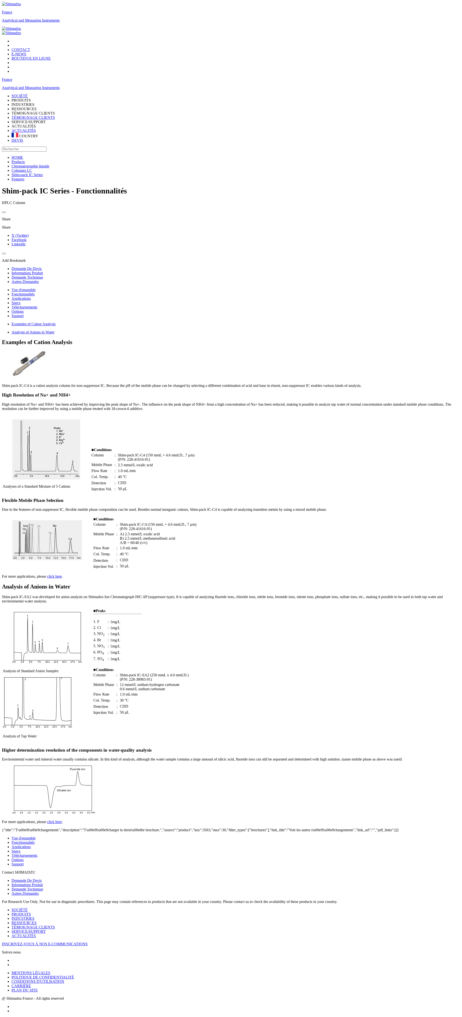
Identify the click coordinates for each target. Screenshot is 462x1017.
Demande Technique (27, 889)
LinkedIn (19, 244)
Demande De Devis (27, 880)
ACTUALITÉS (24, 130)
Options (18, 311)
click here (54, 576)
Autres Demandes (25, 893)
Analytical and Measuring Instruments (31, 20)
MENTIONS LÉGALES (31, 973)
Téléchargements (24, 307)
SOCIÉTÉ (20, 910)
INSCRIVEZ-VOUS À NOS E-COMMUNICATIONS (45, 944)
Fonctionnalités (23, 294)
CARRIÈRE (21, 986)
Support (18, 316)
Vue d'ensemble (24, 290)
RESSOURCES (24, 923)
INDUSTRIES (23, 918)
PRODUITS (21, 914)
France (7, 12)
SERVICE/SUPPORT (29, 931)
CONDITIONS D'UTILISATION (38, 981)
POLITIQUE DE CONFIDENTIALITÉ (43, 977)
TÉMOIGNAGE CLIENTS (33, 117)
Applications (21, 298)
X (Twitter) (20, 235)
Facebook (19, 240)
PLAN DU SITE (25, 990)
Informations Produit (27, 885)
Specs (16, 303)
